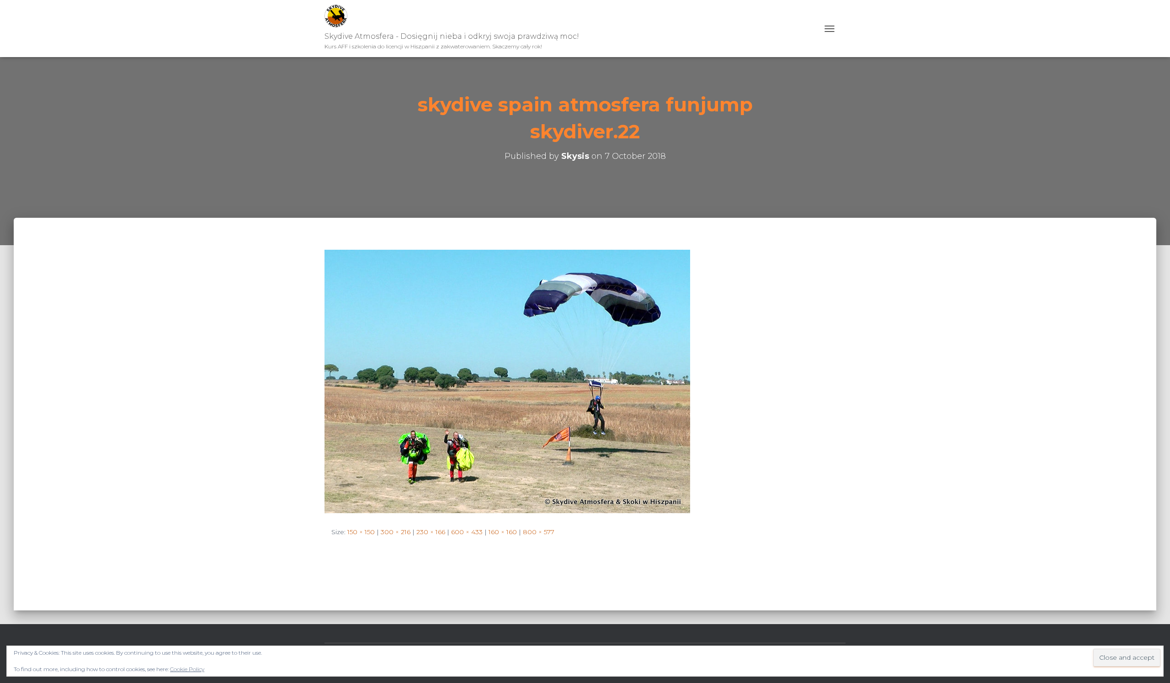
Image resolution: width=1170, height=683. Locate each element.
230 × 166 (430, 532)
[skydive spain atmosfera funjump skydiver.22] (507, 381)
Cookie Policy (187, 669)
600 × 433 (467, 532)
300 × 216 (395, 532)
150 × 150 (361, 532)
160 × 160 (503, 532)
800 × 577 (538, 532)
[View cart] (842, 28)
